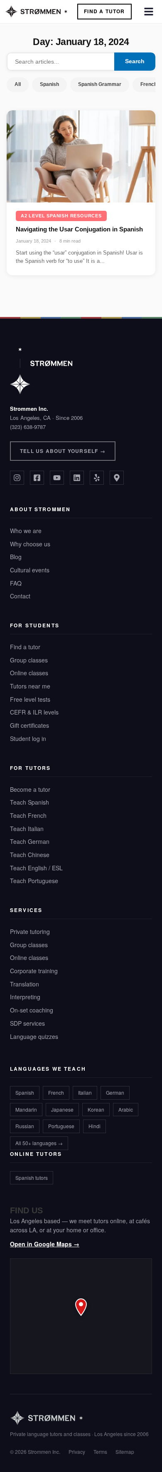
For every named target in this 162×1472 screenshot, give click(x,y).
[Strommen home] (79, 1418)
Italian (85, 1092)
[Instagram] (17, 478)
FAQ (16, 583)
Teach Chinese (29, 854)
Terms (100, 1451)
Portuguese (61, 1125)
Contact (20, 596)
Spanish (49, 84)
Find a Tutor (104, 11)
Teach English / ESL (36, 868)
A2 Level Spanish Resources (61, 215)
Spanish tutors (31, 1177)
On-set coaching (31, 1010)
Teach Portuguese (34, 881)
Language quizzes (34, 1036)
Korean (96, 1109)
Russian (24, 1125)
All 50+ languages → (39, 1142)
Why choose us (30, 544)
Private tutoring (30, 931)
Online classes (29, 673)
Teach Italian (27, 828)
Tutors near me (30, 686)
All (18, 84)
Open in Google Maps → (44, 1244)
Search (135, 61)
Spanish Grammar (99, 84)
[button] (81, 1316)
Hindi (94, 1125)
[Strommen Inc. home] (41, 371)
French (56, 1092)
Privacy (77, 1451)
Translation (24, 984)
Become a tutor (30, 789)
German (115, 1092)
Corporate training (34, 971)
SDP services (27, 1023)
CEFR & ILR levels (34, 712)
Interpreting (25, 997)
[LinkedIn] (77, 478)
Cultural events (29, 570)
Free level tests (30, 699)
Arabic (125, 1109)
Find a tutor (25, 647)
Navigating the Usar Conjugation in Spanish (79, 229)
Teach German (29, 841)
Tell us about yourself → (63, 451)
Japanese (62, 1109)
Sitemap (124, 1451)
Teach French (28, 815)
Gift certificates (29, 725)
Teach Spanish (29, 802)
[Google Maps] (117, 478)
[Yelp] (97, 478)
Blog (16, 557)
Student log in (28, 738)
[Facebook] (37, 478)
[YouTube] (57, 478)
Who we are (26, 530)
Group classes (29, 660)
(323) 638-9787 (28, 427)
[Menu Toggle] (148, 11)
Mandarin (26, 1109)
